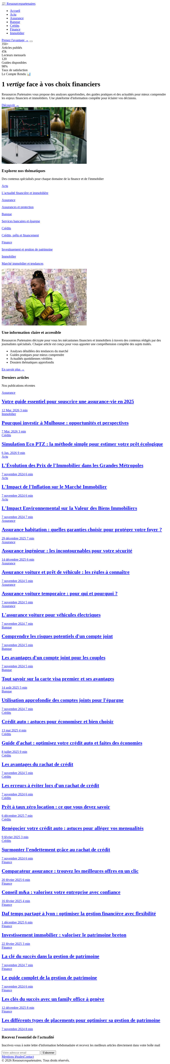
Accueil (15, 10)
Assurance (17, 18)
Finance (15, 29)
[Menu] (31, 41)
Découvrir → (10, 105)
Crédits (14, 25)
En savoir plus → (13, 369)
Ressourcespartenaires (18, 3)
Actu (13, 14)
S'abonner (48, 1052)
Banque (15, 22)
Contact (29, 1056)
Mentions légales (13, 1056)
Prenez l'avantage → (15, 40)
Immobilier (17, 33)
